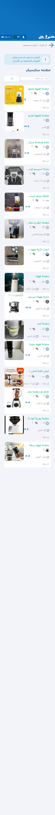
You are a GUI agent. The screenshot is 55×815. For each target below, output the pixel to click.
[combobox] (35, 78)
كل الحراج (43, 45)
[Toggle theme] (23, 37)
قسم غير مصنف (30, 45)
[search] (11, 78)
